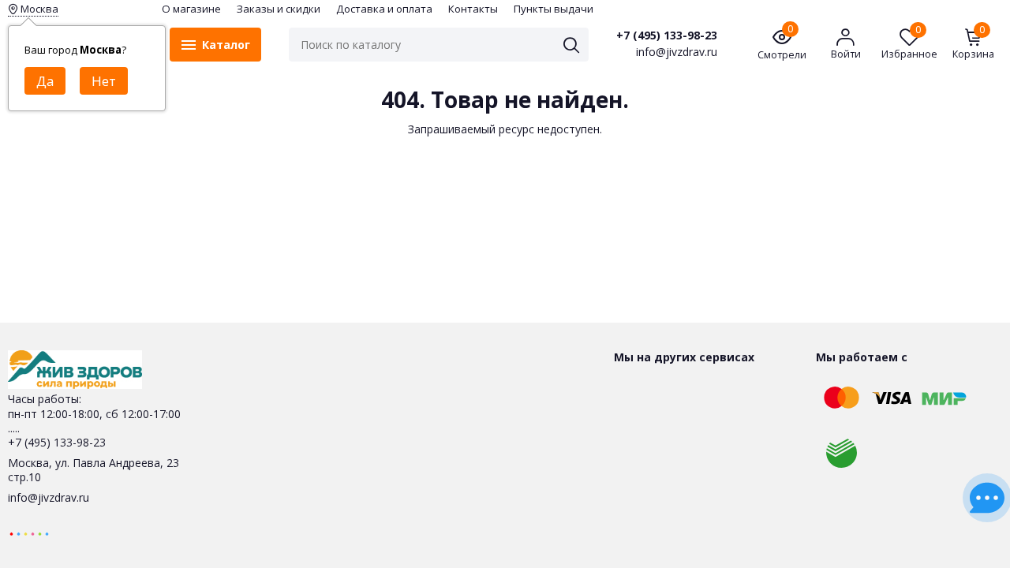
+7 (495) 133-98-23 (666, 35)
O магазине (191, 9)
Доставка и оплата (384, 9)
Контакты (473, 9)
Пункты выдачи (553, 9)
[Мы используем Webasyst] (29, 532)
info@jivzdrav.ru (48, 497)
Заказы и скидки (278, 9)
